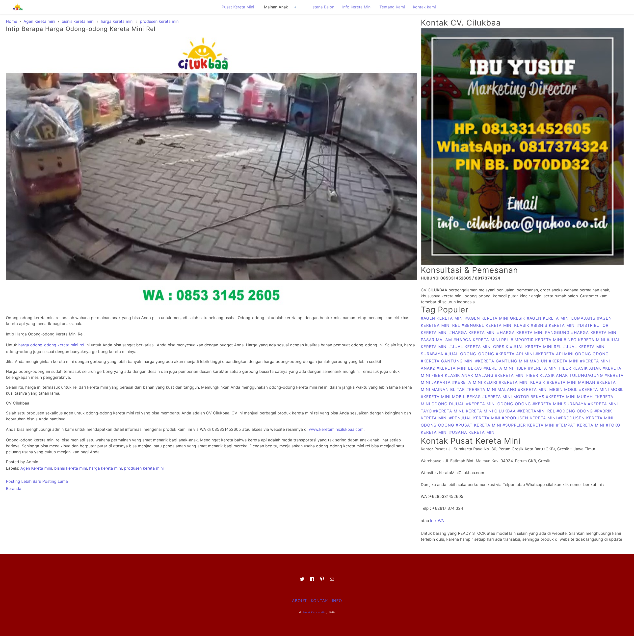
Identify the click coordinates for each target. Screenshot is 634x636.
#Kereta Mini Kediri (475, 382)
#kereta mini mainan (572, 382)
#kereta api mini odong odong (572, 353)
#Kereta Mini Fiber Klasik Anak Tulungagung (549, 375)
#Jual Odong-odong (470, 353)
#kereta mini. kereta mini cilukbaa (475, 410)
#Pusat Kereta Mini (479, 425)
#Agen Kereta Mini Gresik (496, 318)
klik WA (437, 520)
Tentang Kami (392, 6)
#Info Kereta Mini (585, 339)
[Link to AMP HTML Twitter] (302, 581)
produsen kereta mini (144, 468)
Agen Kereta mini (36, 468)
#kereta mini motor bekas (514, 396)
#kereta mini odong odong (499, 403)
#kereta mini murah (570, 396)
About (299, 600)
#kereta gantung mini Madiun (512, 360)
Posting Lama (55, 481)
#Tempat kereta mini (581, 425)
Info (337, 600)
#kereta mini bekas (460, 368)
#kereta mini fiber (505, 368)
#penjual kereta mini (475, 417)
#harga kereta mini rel (482, 339)
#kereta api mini (515, 353)
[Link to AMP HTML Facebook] (312, 580)
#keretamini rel (536, 410)
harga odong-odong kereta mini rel (51, 344)
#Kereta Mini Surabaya (560, 403)
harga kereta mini (105, 468)
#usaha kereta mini (472, 432)
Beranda (13, 488)
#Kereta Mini (564, 360)
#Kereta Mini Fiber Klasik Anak (565, 368)
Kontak (319, 600)
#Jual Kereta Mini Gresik (479, 346)
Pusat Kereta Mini (238, 6)
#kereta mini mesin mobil (548, 389)
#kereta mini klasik (523, 382)
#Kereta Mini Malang (492, 389)
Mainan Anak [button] (276, 6)
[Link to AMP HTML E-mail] (332, 580)
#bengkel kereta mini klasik (496, 325)
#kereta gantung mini (448, 360)
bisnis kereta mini (70, 468)
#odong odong (575, 410)
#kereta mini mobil (601, 389)
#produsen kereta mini (530, 417)
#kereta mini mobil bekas (451, 396)
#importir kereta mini (537, 339)
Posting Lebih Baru (23, 481)
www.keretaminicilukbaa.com (336, 429)
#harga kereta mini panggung (534, 332)
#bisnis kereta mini (554, 325)
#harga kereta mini (473, 332)
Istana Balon (323, 6)
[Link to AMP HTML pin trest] (322, 580)
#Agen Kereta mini (443, 318)
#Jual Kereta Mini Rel (536, 346)
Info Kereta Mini (356, 6)
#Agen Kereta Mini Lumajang (562, 318)
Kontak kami (424, 6)
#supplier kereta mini (529, 425)
